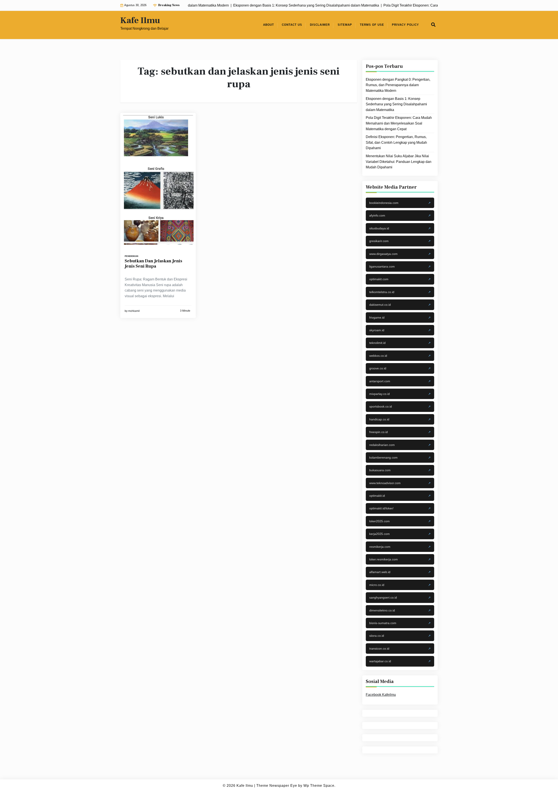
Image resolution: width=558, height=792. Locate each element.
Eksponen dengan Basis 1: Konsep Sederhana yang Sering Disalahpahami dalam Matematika (396, 104)
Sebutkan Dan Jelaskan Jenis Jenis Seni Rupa (153, 263)
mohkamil (134, 311)
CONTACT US (292, 24)
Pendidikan (131, 256)
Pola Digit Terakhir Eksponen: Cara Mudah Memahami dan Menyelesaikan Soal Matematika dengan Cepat (399, 123)
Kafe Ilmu (140, 20)
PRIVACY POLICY (405, 24)
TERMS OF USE (372, 24)
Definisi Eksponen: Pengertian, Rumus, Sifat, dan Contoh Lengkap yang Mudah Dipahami (396, 142)
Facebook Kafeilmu (381, 694)
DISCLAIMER (320, 24)
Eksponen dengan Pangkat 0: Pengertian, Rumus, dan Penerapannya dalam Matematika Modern (398, 85)
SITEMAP (345, 24)
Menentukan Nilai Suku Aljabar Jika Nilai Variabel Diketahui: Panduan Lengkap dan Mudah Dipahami (398, 161)
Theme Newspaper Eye (276, 785)
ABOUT (268, 24)
